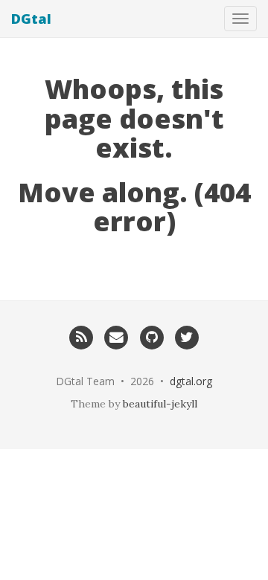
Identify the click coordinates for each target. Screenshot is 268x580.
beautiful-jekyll (160, 403)
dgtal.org (191, 381)
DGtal (31, 19)
